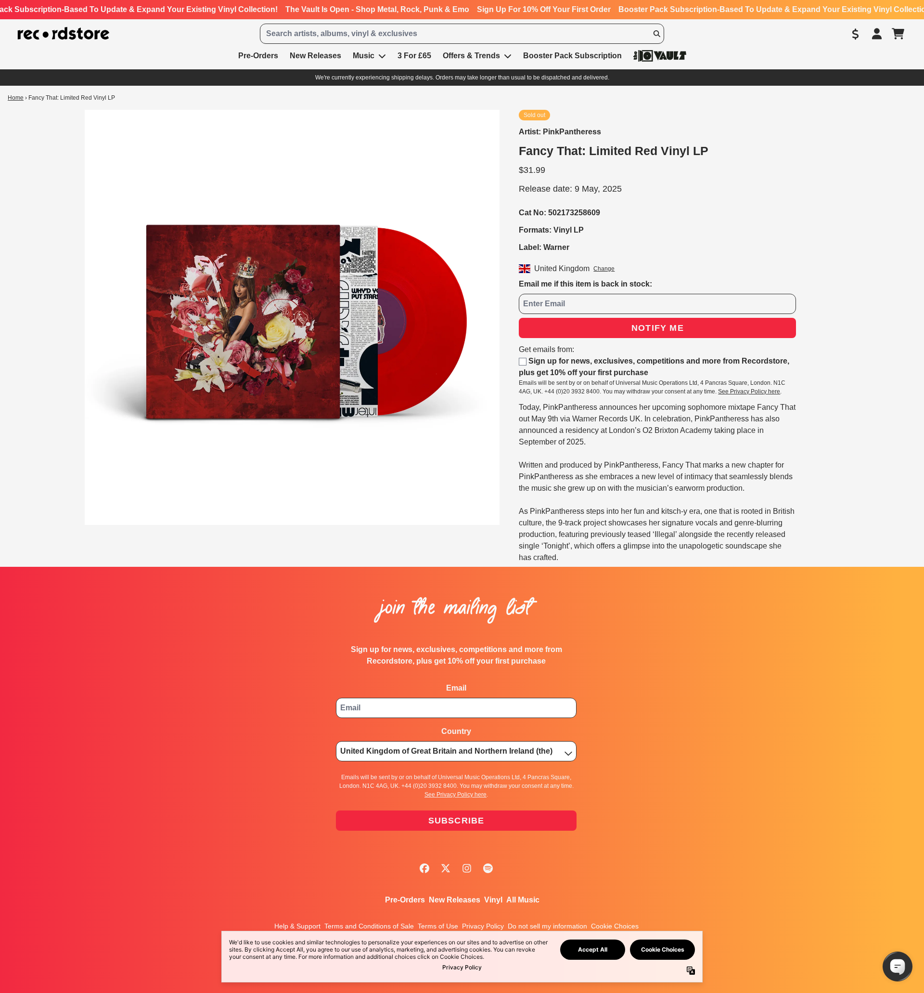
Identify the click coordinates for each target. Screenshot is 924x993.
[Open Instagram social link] (466, 868)
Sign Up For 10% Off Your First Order (544, 9)
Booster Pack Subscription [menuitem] (572, 56)
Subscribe (456, 820)
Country (456, 731)
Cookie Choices (615, 926)
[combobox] (462, 34)
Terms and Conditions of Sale (369, 926)
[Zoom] (292, 317)
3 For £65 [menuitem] (414, 56)
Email (456, 688)
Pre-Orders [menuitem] (258, 56)
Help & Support (297, 926)
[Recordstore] (63, 33)
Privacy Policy (483, 926)
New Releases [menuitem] (315, 56)
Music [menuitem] (363, 56)
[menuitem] (659, 55)
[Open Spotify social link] (488, 868)
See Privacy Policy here (749, 391)
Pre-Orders (405, 900)
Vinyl (493, 900)
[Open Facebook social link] (424, 868)
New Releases (454, 900)
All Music (522, 900)
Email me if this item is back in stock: (585, 284)
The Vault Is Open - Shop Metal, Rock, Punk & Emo (377, 9)
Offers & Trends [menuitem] (471, 56)
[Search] (656, 34)
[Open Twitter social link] (445, 868)
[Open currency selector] (855, 33)
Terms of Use (438, 926)
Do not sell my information (547, 926)
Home (16, 97)
